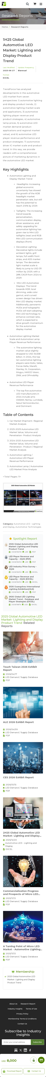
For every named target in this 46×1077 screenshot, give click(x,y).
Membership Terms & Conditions (22, 1019)
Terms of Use (31, 1009)
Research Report (28, 1004)
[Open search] (27, 4)
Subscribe (37, 1042)
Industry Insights (15, 1009)
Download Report (13, 1071)
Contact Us (36, 1071)
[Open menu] (40, 4)
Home (5, 27)
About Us (13, 1004)
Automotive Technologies (28, 527)
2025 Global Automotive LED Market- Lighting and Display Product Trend (21, 979)
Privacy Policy (22, 1014)
